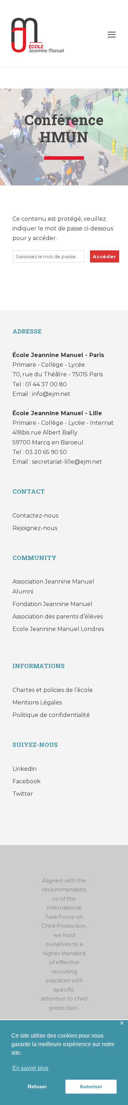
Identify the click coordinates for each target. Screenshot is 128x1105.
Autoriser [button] (91, 1086)
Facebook (26, 781)
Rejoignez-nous (34, 528)
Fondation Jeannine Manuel (52, 604)
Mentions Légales (37, 702)
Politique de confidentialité (51, 715)
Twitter (22, 793)
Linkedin (24, 768)
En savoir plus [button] (30, 1068)
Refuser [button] (37, 1086)
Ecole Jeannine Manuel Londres (58, 629)
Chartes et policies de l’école (52, 690)
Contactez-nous (35, 515)
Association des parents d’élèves (57, 616)
